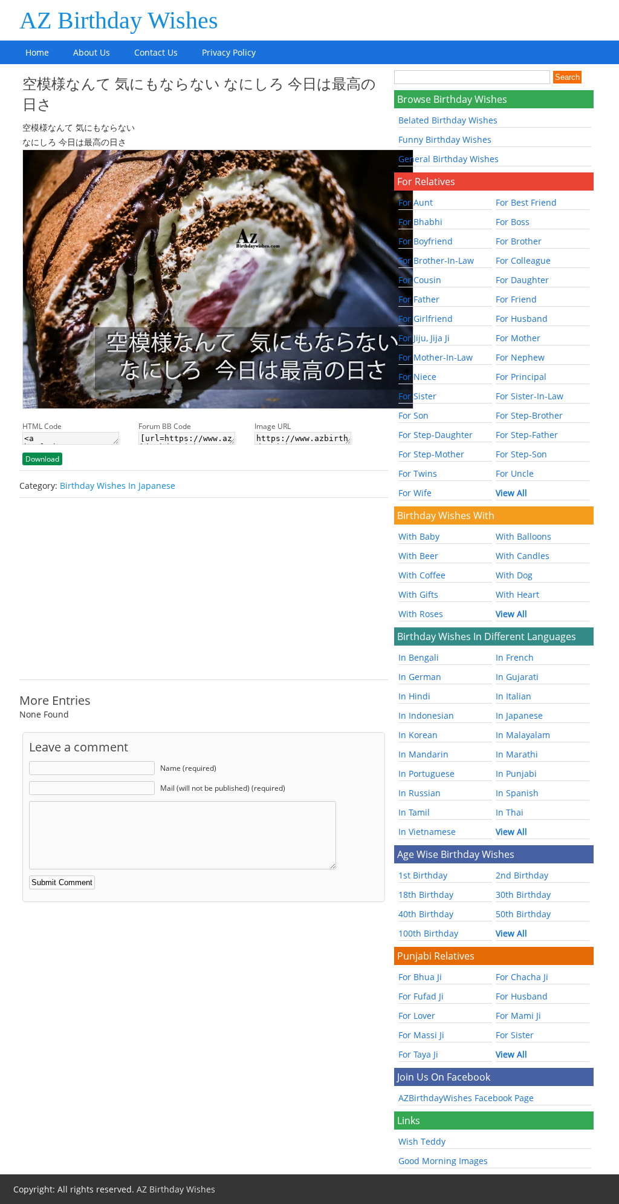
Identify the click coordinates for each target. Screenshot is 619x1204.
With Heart (517, 594)
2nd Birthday (522, 875)
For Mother (518, 338)
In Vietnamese (427, 831)
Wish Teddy (422, 1141)
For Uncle (515, 473)
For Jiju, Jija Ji (424, 338)
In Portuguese (426, 773)
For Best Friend (526, 202)
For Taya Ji (418, 1054)
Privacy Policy (229, 52)
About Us (91, 52)
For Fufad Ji (421, 996)
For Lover (416, 1015)
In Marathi (517, 754)
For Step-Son (521, 454)
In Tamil (414, 812)
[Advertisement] (204, 588)
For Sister (417, 396)
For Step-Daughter (435, 434)
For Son (413, 415)
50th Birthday (523, 914)
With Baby (418, 536)
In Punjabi (516, 773)
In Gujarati (517, 676)
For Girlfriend (425, 318)
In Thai (509, 812)
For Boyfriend (425, 241)
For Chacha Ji (522, 977)
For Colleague (523, 260)
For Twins (417, 473)
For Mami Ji (518, 1015)
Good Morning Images (443, 1160)
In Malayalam (523, 735)
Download (42, 459)
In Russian (419, 793)
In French (515, 657)
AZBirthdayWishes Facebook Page (466, 1098)
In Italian (513, 696)
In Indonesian (426, 715)
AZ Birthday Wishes (118, 20)
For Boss (513, 221)
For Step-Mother (431, 454)
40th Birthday (425, 914)
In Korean (418, 735)
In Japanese (519, 715)
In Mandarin (423, 754)
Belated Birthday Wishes (447, 120)
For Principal (521, 376)
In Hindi (414, 696)
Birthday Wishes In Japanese (117, 485)
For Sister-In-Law (529, 396)
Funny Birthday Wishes (444, 139)
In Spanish (517, 793)
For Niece (417, 376)
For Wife (415, 493)
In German (419, 676)
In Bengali (418, 657)
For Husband (522, 318)
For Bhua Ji (420, 977)
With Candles (522, 555)
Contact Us (156, 52)
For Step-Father (527, 434)
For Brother (519, 241)
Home (37, 52)
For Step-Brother (529, 415)
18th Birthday (425, 894)
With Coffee (422, 575)
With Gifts (418, 594)
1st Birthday (422, 875)
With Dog (514, 575)
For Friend (516, 299)
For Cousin (419, 280)
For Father (418, 299)
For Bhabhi (420, 221)
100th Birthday (428, 933)
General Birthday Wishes (448, 159)
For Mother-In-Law (435, 357)
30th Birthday (523, 894)
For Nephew (520, 357)
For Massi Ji (421, 1035)
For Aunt (415, 202)
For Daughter (522, 280)
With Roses (420, 614)
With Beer (418, 555)
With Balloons (523, 536)
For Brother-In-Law (436, 260)
